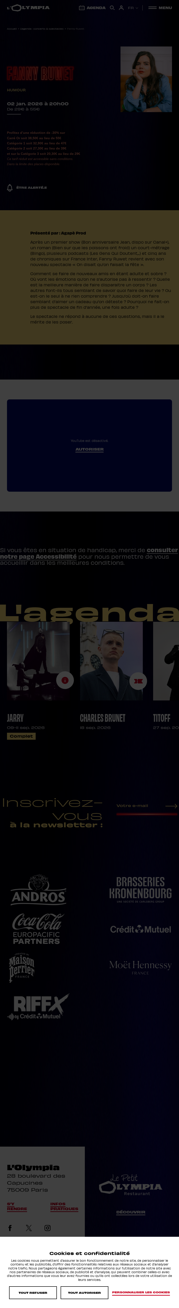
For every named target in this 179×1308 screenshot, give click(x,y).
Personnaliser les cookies (141, 1292)
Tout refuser (33, 1292)
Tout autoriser (84, 1292)
